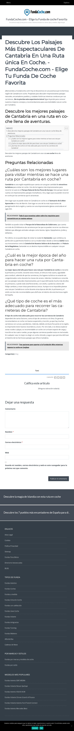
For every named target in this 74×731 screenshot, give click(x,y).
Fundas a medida (11, 594)
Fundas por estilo (11, 665)
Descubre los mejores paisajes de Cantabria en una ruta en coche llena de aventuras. (34, 132)
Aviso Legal (9, 535)
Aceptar (35, 728)
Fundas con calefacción (13, 605)
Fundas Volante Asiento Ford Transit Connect (21, 703)
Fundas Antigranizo (12, 622)
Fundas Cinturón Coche (13, 600)
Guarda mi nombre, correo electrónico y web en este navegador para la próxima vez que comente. (36, 466)
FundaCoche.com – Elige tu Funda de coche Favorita (36, 19)
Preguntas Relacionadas (16, 136)
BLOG (7, 568)
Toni (37, 371)
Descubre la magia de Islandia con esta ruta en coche (32, 496)
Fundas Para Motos (12, 557)
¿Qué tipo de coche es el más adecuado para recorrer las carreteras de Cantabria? (34, 147)
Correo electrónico (14, 442)
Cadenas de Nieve (11, 645)
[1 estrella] (17, 387)
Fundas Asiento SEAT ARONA (15, 680)
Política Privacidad (11, 546)
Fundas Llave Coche (12, 611)
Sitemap (8, 552)
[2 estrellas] (21, 387)
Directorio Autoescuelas (13, 563)
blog (16, 354)
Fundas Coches (10, 589)
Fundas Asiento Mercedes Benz (16, 708)
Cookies (7, 540)
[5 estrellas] (35, 387)
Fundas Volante (10, 617)
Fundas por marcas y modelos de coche (19, 659)
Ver (41, 728)
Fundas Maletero (11, 633)
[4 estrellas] (31, 387)
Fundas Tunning (10, 628)
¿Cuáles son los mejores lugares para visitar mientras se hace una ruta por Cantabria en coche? (35, 140)
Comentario (10, 409)
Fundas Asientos (11, 583)
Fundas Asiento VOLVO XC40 (15, 692)
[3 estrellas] (26, 387)
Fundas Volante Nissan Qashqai (16, 686)
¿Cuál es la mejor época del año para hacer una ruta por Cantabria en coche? (36, 143)
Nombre (9, 432)
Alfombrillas (9, 639)
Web (7, 452)
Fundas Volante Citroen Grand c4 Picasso (20, 697)
